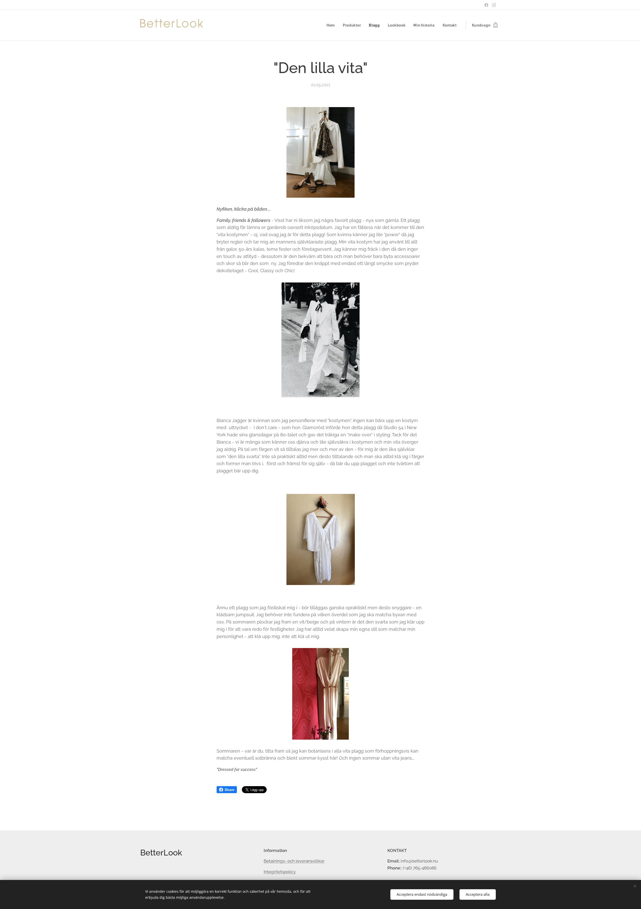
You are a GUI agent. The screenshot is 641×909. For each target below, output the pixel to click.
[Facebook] (486, 5)
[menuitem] (332, 25)
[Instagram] (494, 5)
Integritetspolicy (280, 871)
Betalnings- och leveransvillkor (294, 860)
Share (229, 790)
